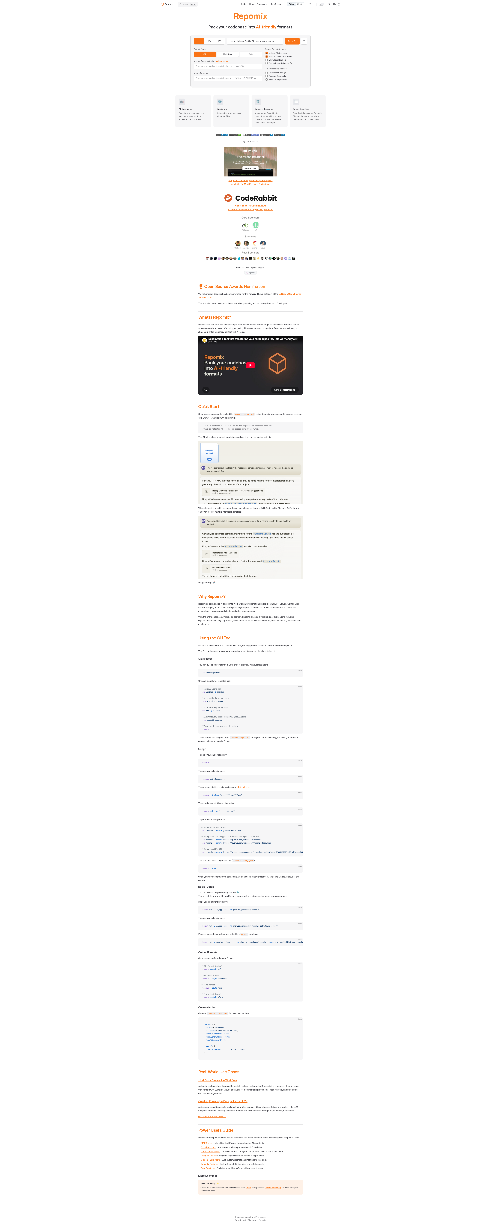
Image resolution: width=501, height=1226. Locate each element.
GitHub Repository (273, 1187)
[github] (339, 4)
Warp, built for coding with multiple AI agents (251, 180)
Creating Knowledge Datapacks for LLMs (222, 1101)
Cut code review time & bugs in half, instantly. (250, 209)
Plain (251, 54)
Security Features (209, 1164)
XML (205, 54)
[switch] (321, 4)
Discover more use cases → (212, 1116)
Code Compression (210, 1151)
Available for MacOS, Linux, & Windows (250, 184)
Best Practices (208, 1168)
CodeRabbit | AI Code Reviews (250, 205)
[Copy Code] (298, 426)
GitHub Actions (208, 1147)
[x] (329, 4)
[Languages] (311, 4)
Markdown (227, 54)
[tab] (199, 41)
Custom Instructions (210, 1160)
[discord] (334, 4)
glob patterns (222, 61)
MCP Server (207, 1143)
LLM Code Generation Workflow (217, 1080)
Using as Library (209, 1155)
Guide (248, 1187)
